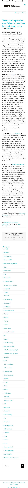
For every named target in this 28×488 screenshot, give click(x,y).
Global (6, 325)
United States (8, 454)
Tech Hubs (7, 422)
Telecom (6, 432)
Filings (7, 396)
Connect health (8, 281)
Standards (7, 411)
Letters (6, 339)
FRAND (6, 321)
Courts (6, 292)
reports (17, 133)
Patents (6, 378)
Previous (17, 13)
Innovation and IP (9, 332)
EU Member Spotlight (11, 350)
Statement (8, 368)
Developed (7, 303)
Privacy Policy (11, 482)
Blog (19, 224)
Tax (5, 418)
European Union (9, 310)
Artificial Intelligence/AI (10, 263)
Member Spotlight (9, 346)
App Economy (8, 256)
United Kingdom (9, 450)
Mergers (6, 357)
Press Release (9, 364)
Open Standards (9, 375)
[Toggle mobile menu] (25, 4)
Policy (5, 386)
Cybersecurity (8, 299)
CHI (5, 274)
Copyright (7, 289)
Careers (16, 484)
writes (8, 28)
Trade (5, 436)
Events (6, 314)
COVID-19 (6, 296)
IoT (5, 335)
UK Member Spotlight (11, 353)
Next (23, 13)
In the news (7, 328)
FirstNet (6, 317)
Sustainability (8, 414)
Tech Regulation (8, 425)
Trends (6, 440)
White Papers (9, 400)
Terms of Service (18, 482)
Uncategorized (6, 226)
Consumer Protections (10, 285)
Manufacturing (8, 343)
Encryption (7, 307)
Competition (7, 278)
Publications (7, 393)
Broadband (7, 271)
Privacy (6, 389)
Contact (5, 482)
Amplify (6, 249)
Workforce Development (11, 458)
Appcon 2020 (8, 260)
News (5, 361)
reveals (13, 75)
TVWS (5, 443)
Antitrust (6, 252)
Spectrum (7, 407)
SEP (5, 404)
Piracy (6, 382)
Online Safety (8, 371)
